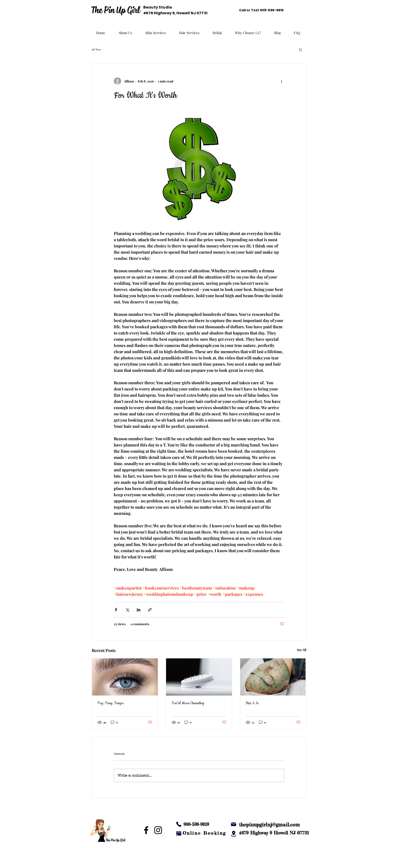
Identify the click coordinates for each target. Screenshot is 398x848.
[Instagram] (158, 830)
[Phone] (179, 824)
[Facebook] (146, 830)
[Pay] (179, 833)
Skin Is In (252, 703)
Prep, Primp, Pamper (110, 703)
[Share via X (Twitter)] (127, 609)
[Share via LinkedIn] (138, 609)
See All (301, 650)
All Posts (96, 49)
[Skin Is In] (273, 676)
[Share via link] (150, 609)
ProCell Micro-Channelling (188, 703)
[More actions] (281, 81)
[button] (300, 49)
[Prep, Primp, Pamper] (125, 676)
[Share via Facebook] (116, 609)
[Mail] (234, 824)
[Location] (234, 833)
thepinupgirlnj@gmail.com (269, 824)
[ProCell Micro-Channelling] (199, 676)
